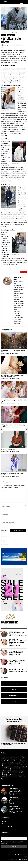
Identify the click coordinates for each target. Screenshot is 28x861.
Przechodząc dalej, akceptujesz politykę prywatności (12, 842)
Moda (3, 35)
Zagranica (15, 788)
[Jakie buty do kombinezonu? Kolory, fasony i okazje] (14, 463)
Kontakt (4, 821)
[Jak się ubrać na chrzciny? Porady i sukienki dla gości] (14, 389)
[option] (14, 735)
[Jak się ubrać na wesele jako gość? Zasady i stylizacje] (14, 414)
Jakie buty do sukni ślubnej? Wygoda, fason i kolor (13, 351)
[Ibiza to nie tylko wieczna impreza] (4, 809)
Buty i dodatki (14, 684)
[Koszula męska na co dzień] (14, 439)
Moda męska (10, 35)
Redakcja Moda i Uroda (9, 45)
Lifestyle (25, 856)
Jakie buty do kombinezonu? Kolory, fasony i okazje (13, 474)
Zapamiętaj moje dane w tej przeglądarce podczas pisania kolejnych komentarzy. (4, 537)
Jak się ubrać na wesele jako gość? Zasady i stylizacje (13, 425)
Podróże (10, 788)
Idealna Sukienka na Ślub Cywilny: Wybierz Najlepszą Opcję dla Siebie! (12, 376)
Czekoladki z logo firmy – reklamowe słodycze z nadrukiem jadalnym (13, 744)
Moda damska (15, 639)
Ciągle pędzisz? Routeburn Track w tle (17, 799)
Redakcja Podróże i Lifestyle (16, 793)
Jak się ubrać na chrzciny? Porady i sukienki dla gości (14, 400)
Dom (16, 854)
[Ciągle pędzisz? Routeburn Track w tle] (4, 800)
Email (2, 836)
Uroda (13, 854)
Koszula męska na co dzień (8, 449)
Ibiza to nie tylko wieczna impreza (15, 809)
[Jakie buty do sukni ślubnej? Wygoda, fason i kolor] (14, 340)
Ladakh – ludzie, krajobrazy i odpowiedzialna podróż (16, 790)
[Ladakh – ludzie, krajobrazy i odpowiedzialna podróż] (4, 791)
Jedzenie (25, 854)
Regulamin (5, 824)
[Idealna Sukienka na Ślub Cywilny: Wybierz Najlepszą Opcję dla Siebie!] (14, 365)
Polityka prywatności (7, 826)
